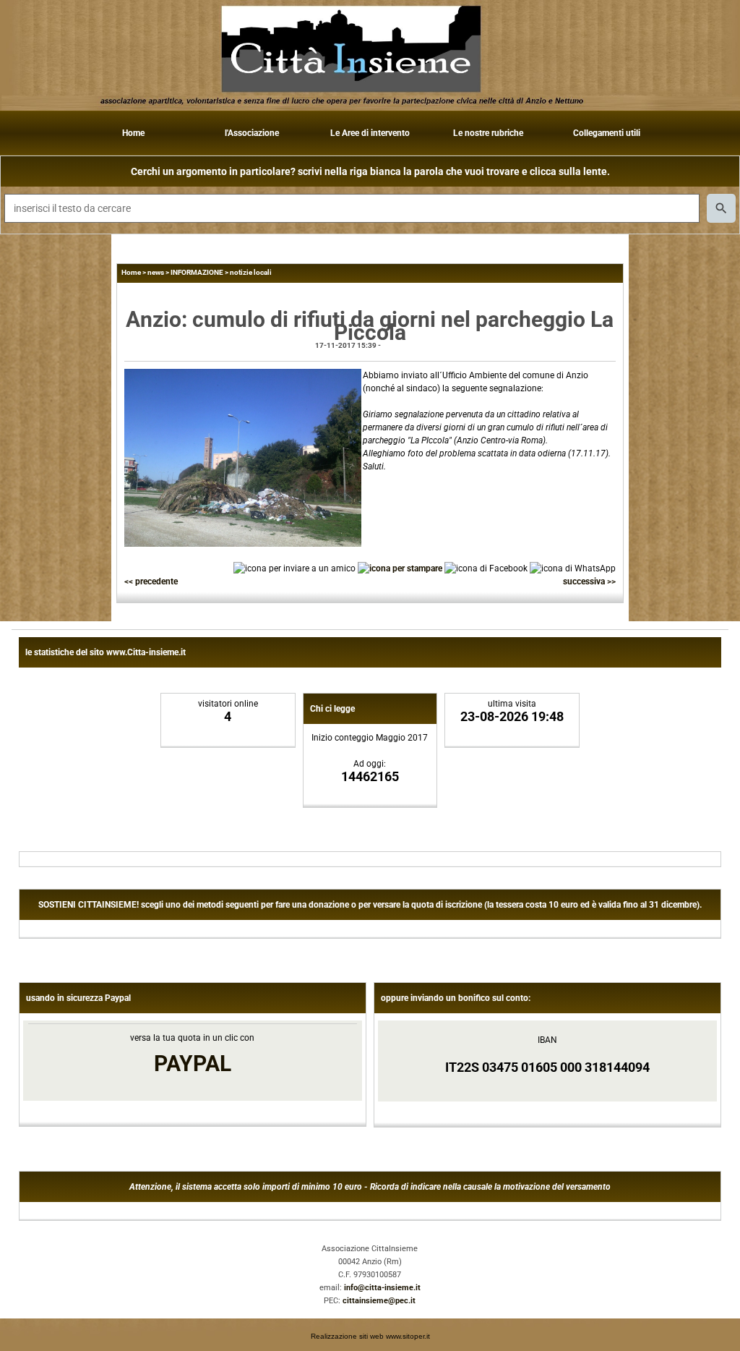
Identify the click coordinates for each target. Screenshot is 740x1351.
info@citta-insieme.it (382, 1287)
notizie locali (251, 272)
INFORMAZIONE (197, 272)
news (155, 272)
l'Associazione (252, 133)
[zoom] (242, 544)
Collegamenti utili (606, 133)
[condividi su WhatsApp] (573, 568)
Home (133, 133)
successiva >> (589, 581)
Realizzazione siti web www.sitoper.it (370, 1336)
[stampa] (400, 568)
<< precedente (151, 581)
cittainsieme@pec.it (379, 1300)
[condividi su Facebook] (486, 568)
